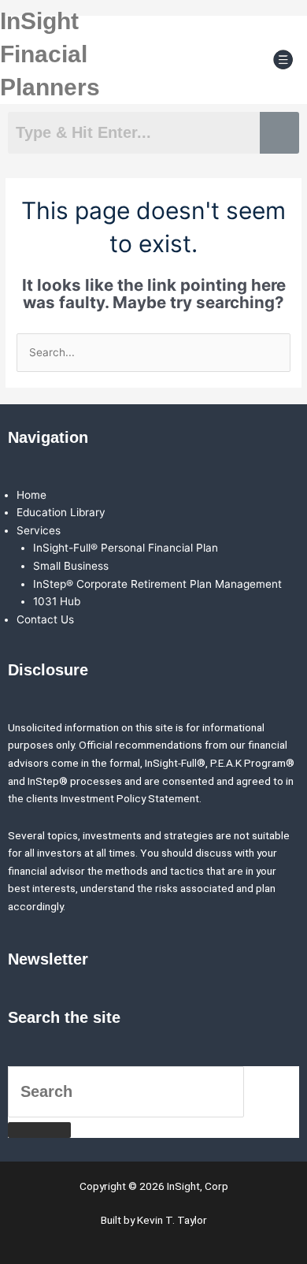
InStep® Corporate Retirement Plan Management (157, 584)
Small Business (71, 566)
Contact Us (45, 619)
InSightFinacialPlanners (50, 54)
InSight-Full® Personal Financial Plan (125, 547)
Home (31, 495)
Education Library (61, 512)
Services (39, 530)
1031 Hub (56, 601)
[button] (283, 60)
